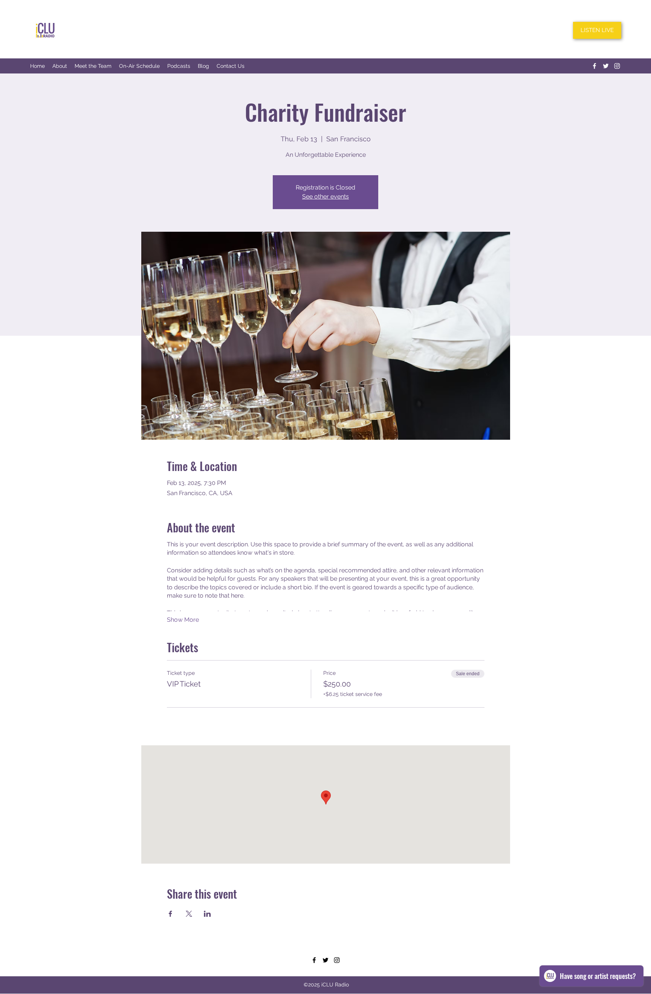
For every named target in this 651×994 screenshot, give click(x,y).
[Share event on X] (189, 914)
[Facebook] (594, 66)
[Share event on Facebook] (170, 914)
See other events (325, 196)
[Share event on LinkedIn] (207, 914)
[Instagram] (617, 66)
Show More (183, 619)
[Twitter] (606, 66)
